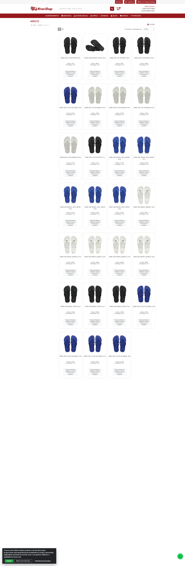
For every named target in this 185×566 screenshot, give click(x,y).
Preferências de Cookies (43, 561)
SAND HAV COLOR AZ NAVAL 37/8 (70, 356)
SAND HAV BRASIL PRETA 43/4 (70, 306)
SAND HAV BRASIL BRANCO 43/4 (144, 207)
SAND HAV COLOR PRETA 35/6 (70, 58)
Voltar (152, 24)
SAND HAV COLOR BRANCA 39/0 (119, 108)
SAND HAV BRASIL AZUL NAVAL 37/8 (95, 208)
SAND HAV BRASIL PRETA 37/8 (119, 306)
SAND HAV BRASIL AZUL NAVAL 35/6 (119, 208)
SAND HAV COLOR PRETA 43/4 (119, 58)
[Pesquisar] (112, 9)
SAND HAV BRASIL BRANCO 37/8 (119, 257)
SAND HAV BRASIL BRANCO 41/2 (70, 257)
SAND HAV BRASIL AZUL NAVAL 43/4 (119, 158)
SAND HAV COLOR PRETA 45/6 (144, 58)
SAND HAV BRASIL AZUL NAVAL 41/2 (144, 158)
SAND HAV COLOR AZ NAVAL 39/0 (70, 108)
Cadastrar (130, 2)
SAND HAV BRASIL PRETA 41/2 (95, 306)
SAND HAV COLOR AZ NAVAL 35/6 (144, 306)
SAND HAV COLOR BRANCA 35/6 (94, 108)
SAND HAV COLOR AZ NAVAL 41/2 (95, 356)
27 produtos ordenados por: (133, 29)
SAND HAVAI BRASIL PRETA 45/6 (95, 58)
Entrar (120, 2)
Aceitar (9, 561)
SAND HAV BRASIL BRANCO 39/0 (95, 257)
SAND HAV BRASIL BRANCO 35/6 (144, 257)
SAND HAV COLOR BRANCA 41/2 (143, 108)
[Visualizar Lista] (62, 29)
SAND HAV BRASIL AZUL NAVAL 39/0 (70, 208)
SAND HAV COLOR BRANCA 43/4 (70, 157)
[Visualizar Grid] (59, 29)
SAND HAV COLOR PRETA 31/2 (95, 157)
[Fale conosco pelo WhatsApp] (180, 556)
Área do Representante (147, 2)
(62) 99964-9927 (149, 11)
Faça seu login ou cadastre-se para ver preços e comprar (70, 74)
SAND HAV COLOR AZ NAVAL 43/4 (119, 356)
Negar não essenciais (23, 561)
